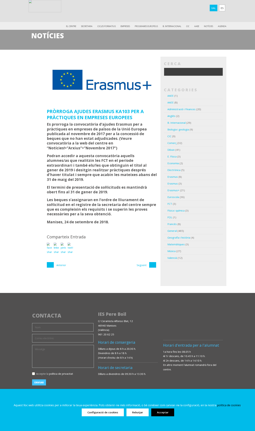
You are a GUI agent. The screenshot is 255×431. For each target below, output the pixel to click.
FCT (169, 203)
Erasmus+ (173, 190)
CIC (187, 26)
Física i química (176, 210)
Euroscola (173, 197)
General (172, 230)
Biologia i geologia (178, 129)
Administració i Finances (181, 109)
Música (171, 251)
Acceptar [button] (162, 412)
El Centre (71, 26)
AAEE (196, 26)
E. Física (172, 156)
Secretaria (86, 26)
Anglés (171, 116)
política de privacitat (61, 373)
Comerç (172, 143)
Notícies (208, 26)
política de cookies (229, 405)
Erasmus (172, 176)
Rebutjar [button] (137, 412)
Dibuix (171, 149)
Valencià (172, 258)
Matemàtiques (176, 244)
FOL (169, 217)
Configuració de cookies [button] (102, 412)
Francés (172, 224)
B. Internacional (176, 122)
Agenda (222, 26)
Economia (173, 163)
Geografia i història (178, 237)
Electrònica (173, 170)
